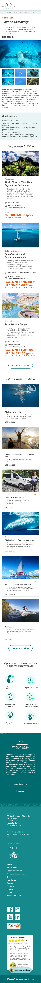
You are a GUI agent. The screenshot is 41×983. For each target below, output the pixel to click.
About (9, 865)
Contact (10, 892)
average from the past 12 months (17, 943)
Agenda (10, 883)
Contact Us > (20, 791)
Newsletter (11, 880)
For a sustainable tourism (17, 874)
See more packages (20, 365)
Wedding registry (14, 895)
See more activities (20, 648)
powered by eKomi (22, 965)
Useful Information (14, 871)
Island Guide (12, 868)
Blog (8, 877)
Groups (10, 889)
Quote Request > (20, 784)
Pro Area (10, 886)
